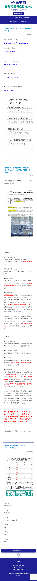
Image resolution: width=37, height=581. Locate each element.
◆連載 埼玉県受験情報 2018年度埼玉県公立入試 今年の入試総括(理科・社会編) (18, 170)
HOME (9, 17)
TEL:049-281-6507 (18, 570)
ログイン (18, 576)
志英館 (18, 561)
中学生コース (28, 17)
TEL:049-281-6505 (18, 567)
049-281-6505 (19, 13)
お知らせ (23, 21)
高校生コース (13, 21)
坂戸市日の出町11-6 (18, 565)
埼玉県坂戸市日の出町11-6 (18, 10)
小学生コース (18, 17)
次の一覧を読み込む (18, 550)
